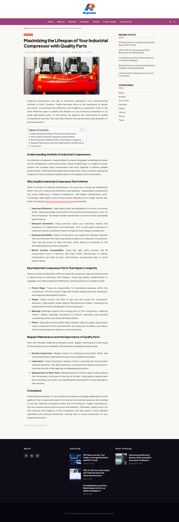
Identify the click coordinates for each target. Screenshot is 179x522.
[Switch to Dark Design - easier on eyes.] (174, 22)
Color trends (124, 100)
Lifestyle (84, 21)
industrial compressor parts (59, 201)
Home (51, 21)
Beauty (61, 21)
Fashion (72, 21)
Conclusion (36, 146)
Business (122, 97)
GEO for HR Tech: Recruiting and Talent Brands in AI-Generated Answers (96, 473)
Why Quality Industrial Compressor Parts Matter (53, 137)
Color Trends (109, 21)
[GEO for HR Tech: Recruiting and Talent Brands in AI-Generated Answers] (75, 474)
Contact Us (125, 21)
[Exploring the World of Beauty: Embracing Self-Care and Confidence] (121, 459)
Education (28, 34)
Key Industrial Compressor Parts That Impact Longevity (56, 140)
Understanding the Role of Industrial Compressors (53, 133)
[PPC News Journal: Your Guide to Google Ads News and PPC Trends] (75, 459)
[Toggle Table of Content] (81, 130)
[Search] (170, 21)
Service (122, 116)
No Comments (65, 52)
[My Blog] (89, 9)
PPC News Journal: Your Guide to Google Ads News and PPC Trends (95, 457)
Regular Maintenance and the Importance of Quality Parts (57, 143)
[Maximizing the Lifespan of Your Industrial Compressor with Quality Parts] (61, 94)
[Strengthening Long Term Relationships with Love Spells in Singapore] (75, 489)
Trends (95, 21)
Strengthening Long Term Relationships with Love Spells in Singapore (95, 488)
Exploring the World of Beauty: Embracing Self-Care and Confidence (140, 457)
